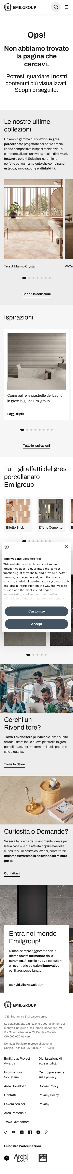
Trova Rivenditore (17, 1122)
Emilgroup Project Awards (17, 1061)
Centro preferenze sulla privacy (51, 1075)
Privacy (44, 1104)
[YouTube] (13, 1132)
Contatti (10, 1095)
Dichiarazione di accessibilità (50, 1061)
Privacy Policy (49, 1095)
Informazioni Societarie (13, 1075)
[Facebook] (30, 1132)
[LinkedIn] (22, 1132)
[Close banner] (66, 547)
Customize (36, 611)
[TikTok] (5, 1132)
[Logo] (20, 7)
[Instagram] (38, 1132)
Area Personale (15, 1113)
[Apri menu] (66, 6)
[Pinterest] (46, 1132)
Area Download (15, 1086)
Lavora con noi (14, 1104)
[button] (24, 278)
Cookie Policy (48, 1086)
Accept (36, 624)
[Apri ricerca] (56, 7)
